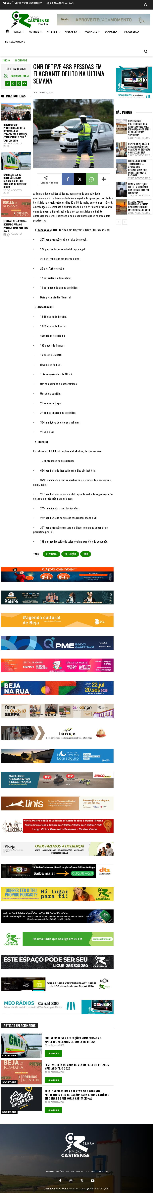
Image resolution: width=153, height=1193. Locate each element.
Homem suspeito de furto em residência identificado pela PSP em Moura (138, 188)
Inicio (6, 60)
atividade (51, 554)
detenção (70, 554)
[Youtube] (24, 83)
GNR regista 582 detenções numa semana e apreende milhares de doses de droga (15, 181)
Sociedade (21, 60)
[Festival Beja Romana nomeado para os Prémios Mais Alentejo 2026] (16, 208)
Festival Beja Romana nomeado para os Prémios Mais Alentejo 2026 (15, 226)
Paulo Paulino (76, 1188)
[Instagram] (13, 83)
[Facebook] (7, 83)
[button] (145, 5)
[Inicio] (7, 32)
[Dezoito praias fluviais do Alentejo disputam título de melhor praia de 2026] (121, 207)
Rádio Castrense (20, 75)
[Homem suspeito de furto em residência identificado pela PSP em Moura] (121, 189)
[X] (19, 83)
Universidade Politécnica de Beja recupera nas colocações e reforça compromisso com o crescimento (15, 132)
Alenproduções (99, 1188)
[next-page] (124, 222)
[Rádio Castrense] (30, 19)
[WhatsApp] (92, 179)
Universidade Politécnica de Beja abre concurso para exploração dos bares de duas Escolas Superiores (139, 128)
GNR (85, 554)
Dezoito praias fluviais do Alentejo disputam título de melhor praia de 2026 (139, 206)
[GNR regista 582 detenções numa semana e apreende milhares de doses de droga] (16, 161)
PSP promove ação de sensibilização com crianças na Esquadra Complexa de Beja (139, 148)
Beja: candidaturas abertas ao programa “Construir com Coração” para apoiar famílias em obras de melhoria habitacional (77, 1094)
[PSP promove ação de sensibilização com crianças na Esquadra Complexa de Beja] (121, 149)
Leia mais (53, 1053)
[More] (104, 179)
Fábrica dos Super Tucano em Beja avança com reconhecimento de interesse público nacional (138, 168)
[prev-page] (118, 222)
